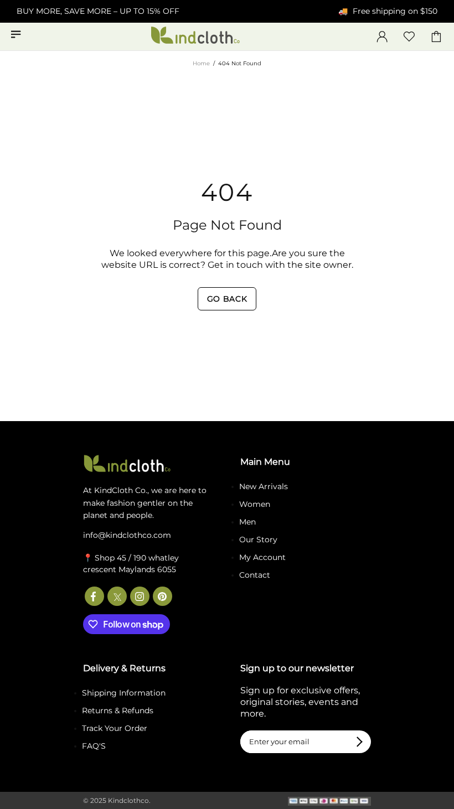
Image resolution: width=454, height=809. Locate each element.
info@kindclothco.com (127, 535)
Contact (254, 575)
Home (201, 63)
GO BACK (227, 299)
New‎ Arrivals (263, 486)
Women (254, 504)
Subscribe (357, 741)
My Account (262, 557)
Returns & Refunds (117, 710)
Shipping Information (124, 693)
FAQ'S (94, 746)
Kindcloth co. (198, 36)
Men (247, 522)
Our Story (258, 539)
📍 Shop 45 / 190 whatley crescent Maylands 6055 (131, 563)
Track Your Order (114, 728)
